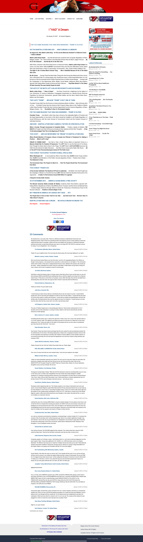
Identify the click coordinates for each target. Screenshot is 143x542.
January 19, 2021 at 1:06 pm (80, 508)
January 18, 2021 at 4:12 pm (80, 290)
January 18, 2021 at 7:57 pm (80, 449)
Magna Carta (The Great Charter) (90, 526)
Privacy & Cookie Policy (92, 538)
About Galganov (60, 19)
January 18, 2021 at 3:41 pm (80, 256)
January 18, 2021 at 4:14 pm (80, 304)
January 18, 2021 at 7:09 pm (80, 412)
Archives (49, 19)
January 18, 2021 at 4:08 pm (80, 283)
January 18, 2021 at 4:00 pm (80, 270)
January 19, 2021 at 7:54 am (80, 471)
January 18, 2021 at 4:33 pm (80, 327)
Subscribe (79, 19)
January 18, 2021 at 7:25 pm (80, 426)
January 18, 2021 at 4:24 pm (80, 315)
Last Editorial (39, 19)
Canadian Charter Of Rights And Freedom (92, 533)
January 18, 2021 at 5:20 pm (80, 355)
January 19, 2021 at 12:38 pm (80, 501)
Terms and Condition (106, 538)
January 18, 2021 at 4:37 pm (80, 341)
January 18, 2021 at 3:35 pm (80, 249)
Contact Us (70, 19)
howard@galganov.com (58, 214)
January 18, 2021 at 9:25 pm (80, 463)
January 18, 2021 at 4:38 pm (80, 348)
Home (31, 19)
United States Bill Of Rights (88, 529)
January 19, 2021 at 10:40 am (80, 487)
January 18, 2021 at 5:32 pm (80, 368)
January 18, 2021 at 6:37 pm (80, 398)
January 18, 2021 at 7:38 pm (80, 435)
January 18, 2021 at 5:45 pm (80, 382)
